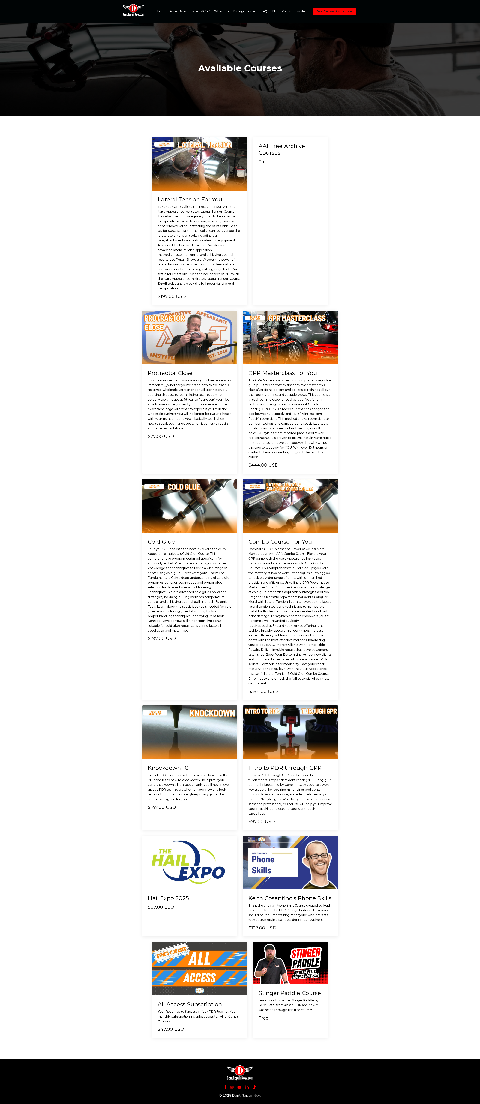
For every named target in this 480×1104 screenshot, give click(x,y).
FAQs (264, 11)
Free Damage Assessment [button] (335, 11)
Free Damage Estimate (242, 11)
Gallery (218, 11)
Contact (287, 11)
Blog (275, 11)
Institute (302, 11)
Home (160, 11)
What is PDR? (201, 11)
